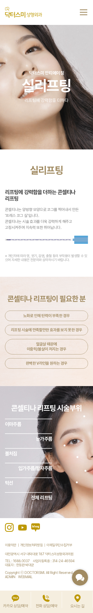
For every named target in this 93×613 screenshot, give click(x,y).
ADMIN (10, 577)
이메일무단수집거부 (59, 545)
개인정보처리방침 (31, 545)
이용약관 (10, 545)
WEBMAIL (25, 577)
